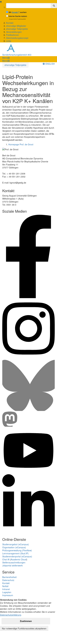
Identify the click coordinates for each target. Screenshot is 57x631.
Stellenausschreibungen (13, 562)
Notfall (5, 586)
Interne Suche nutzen (18, 16)
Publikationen (12, 34)
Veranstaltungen (14, 31)
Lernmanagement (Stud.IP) (15, 553)
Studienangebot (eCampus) (15, 544)
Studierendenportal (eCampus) (17, 556)
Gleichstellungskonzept (17, 37)
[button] (6, 57)
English (50, 63)
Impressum (7, 595)
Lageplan (6, 592)
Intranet (6, 589)
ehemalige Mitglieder (16, 25)
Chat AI (5, 559)
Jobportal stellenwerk (12, 565)
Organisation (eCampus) (14, 547)
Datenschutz (8, 580)
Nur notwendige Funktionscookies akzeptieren (24, 628)
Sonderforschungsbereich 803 (16, 54)
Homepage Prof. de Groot (20, 144)
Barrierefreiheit (9, 577)
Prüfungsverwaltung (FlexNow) (17, 550)
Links (8, 40)
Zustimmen (26, 621)
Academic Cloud (18, 559)
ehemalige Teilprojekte (17, 28)
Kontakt (9, 22)
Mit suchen (17, 12)
